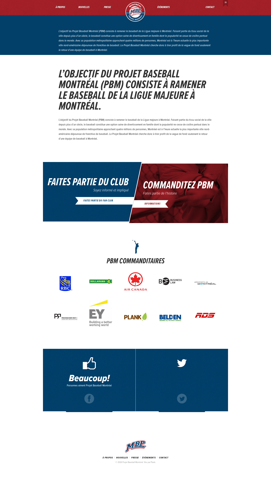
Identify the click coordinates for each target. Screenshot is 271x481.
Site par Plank (149, 462)
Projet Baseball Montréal (135, 12)
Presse (107, 7)
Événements (163, 7)
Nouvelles (83, 7)
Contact (210, 7)
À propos (60, 7)
